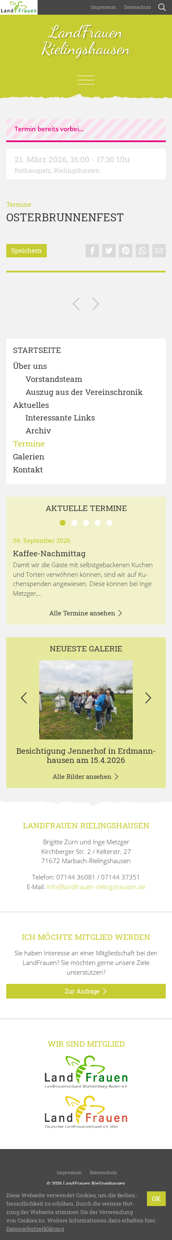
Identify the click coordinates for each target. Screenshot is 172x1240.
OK (156, 1198)
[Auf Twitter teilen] (109, 250)
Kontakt (28, 470)
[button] (24, 699)
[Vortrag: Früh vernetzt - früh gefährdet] (95, 305)
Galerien (28, 457)
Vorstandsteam (53, 379)
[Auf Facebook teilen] (92, 250)
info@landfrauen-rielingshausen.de (96, 886)
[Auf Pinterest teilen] (125, 250)
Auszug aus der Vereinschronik (84, 392)
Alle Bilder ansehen (83, 776)
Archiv (38, 431)
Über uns (30, 366)
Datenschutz (137, 7)
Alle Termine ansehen (83, 613)
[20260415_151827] (85, 699)
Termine (18, 204)
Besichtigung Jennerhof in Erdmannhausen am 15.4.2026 (86, 755)
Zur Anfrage (83, 991)
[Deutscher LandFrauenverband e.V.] (86, 1111)
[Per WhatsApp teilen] (142, 250)
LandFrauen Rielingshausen (86, 40)
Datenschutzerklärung (35, 1228)
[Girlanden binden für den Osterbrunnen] (76, 305)
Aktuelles (31, 405)
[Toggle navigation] (86, 80)
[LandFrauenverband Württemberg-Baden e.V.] (86, 1071)
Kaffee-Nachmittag (49, 553)
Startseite (37, 350)
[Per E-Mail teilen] (159, 250)
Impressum (103, 7)
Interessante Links (60, 418)
